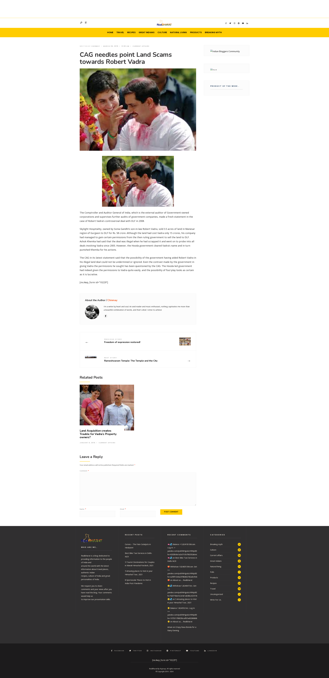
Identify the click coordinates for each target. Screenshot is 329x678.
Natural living (178, 32)
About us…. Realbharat (182, 580)
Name (83, 509)
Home (110, 32)
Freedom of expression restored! (122, 341)
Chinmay (95, 46)
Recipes (131, 32)
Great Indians (146, 32)
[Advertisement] (164, 8)
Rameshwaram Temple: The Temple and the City (130, 359)
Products (196, 32)
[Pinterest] (239, 23)
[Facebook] (226, 23)
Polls (212, 572)
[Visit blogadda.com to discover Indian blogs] (226, 69)
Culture (162, 32)
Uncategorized (216, 594)
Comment (84, 471)
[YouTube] (243, 23)
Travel (120, 32)
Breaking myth (213, 32)
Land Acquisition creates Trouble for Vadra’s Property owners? (98, 434)
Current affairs (141, 46)
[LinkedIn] (247, 23)
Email (123, 509)
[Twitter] (230, 23)
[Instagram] (234, 23)
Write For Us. (215, 599)
